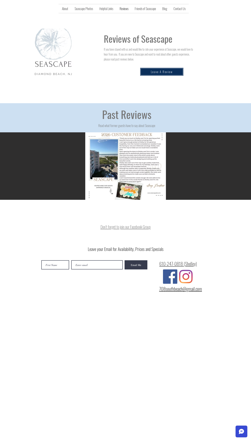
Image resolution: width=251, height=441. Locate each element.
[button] (125, 166)
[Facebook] (170, 276)
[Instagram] (186, 276)
